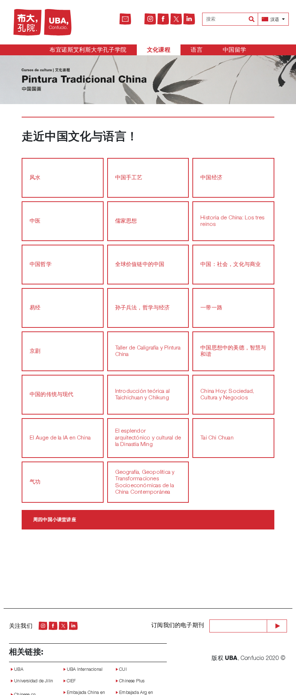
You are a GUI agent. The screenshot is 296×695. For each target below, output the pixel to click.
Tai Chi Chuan (217, 438)
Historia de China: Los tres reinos (232, 221)
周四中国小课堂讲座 (54, 520)
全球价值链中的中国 (140, 264)
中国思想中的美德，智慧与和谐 (233, 351)
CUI (122, 670)
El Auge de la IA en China (60, 438)
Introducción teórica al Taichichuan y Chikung (142, 395)
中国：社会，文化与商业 (230, 264)
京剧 (35, 351)
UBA (18, 670)
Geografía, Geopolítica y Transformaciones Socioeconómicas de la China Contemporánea (145, 482)
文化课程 (159, 50)
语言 (197, 50)
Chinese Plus (131, 681)
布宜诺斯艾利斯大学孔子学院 (87, 50)
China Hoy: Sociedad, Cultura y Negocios (227, 395)
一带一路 (211, 308)
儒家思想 (126, 221)
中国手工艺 (129, 178)
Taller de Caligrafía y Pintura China (148, 351)
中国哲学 (41, 264)
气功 (35, 482)
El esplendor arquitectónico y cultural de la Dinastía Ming (148, 438)
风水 (35, 178)
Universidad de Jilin (33, 681)
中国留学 (235, 50)
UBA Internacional (84, 670)
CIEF (71, 681)
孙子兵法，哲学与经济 (142, 308)
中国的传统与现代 (52, 395)
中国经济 (211, 178)
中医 (35, 221)
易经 (35, 308)
